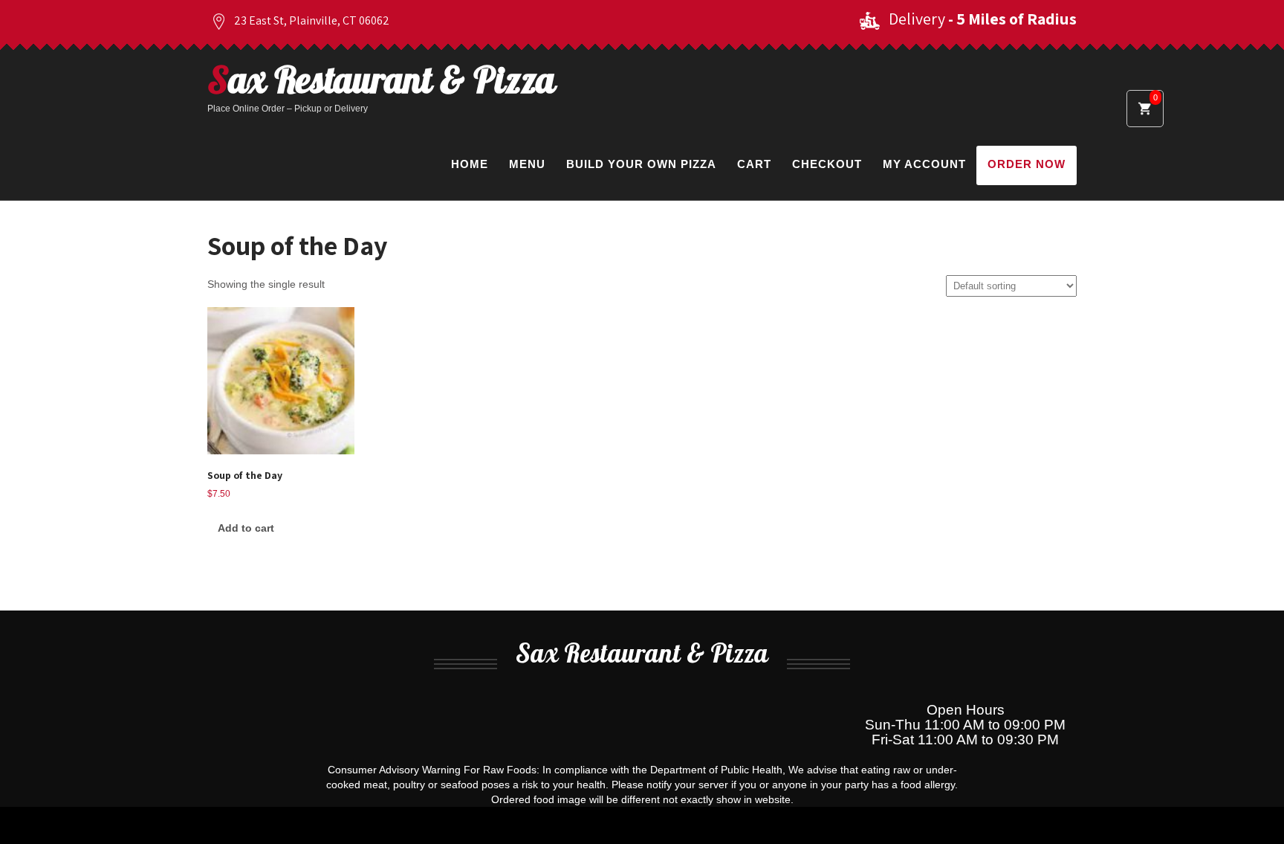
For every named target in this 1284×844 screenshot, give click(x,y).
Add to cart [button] (246, 528)
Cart (754, 164)
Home (469, 164)
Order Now (1027, 164)
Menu (527, 164)
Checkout (827, 164)
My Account (924, 164)
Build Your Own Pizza (641, 164)
